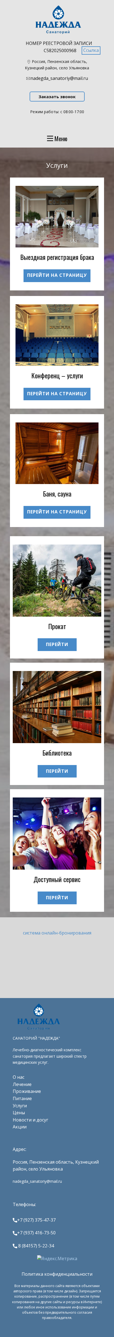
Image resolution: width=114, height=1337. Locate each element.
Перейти (57, 644)
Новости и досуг (30, 1120)
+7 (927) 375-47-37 (36, 1220)
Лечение (22, 1084)
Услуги (20, 1106)
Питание (22, 1098)
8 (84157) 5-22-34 (35, 1246)
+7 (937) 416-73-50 (36, 1233)
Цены (19, 1113)
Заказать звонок (57, 96)
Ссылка (91, 50)
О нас (18, 1077)
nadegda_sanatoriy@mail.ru (59, 78)
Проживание (27, 1091)
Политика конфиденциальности (57, 1274)
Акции (20, 1127)
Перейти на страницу (57, 275)
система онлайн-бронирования (57, 933)
